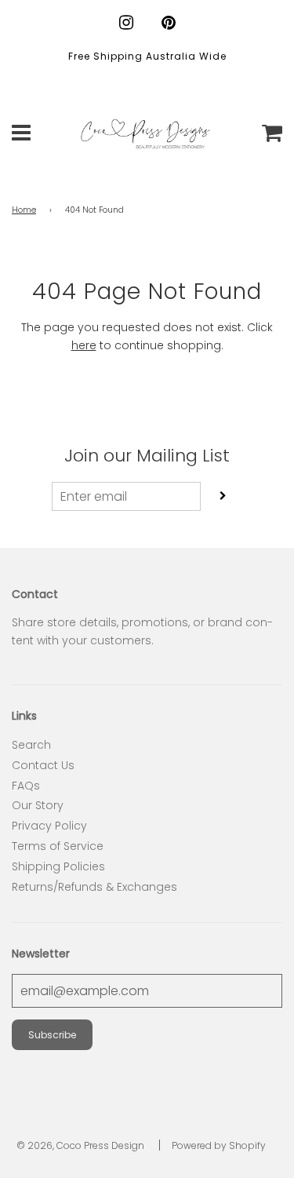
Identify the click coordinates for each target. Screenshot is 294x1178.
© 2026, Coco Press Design (80, 1145)
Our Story (38, 805)
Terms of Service (57, 846)
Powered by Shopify (219, 1145)
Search (31, 745)
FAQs (26, 785)
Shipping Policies (58, 866)
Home (24, 210)
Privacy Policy (49, 825)
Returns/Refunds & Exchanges (94, 887)
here (83, 345)
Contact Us (43, 765)
